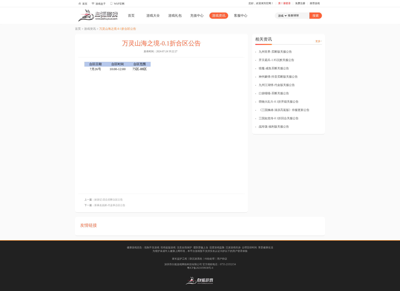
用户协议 (222, 258)
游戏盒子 (98, 3)
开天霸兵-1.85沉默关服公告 (276, 60)
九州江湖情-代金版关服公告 (277, 85)
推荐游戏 (315, 3)
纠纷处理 (210, 258)
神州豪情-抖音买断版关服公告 (278, 76)
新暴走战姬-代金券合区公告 (109, 205)
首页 (82, 3)
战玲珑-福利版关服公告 (274, 126)
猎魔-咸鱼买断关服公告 (274, 68)
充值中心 (197, 15)
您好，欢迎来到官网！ (261, 3)
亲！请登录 (284, 3)
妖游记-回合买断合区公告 (108, 199)
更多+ (318, 41)
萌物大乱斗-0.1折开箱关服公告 (279, 101)
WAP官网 (117, 3)
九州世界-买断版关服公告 (275, 51)
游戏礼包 (175, 15)
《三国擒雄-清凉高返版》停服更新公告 (284, 110)
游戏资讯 (218, 15)
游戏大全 (153, 15)
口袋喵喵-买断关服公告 (274, 93)
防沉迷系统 (196, 258)
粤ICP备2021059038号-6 (200, 267)
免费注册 (300, 3)
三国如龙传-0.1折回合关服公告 (279, 118)
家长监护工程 (179, 258)
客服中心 (240, 15)
